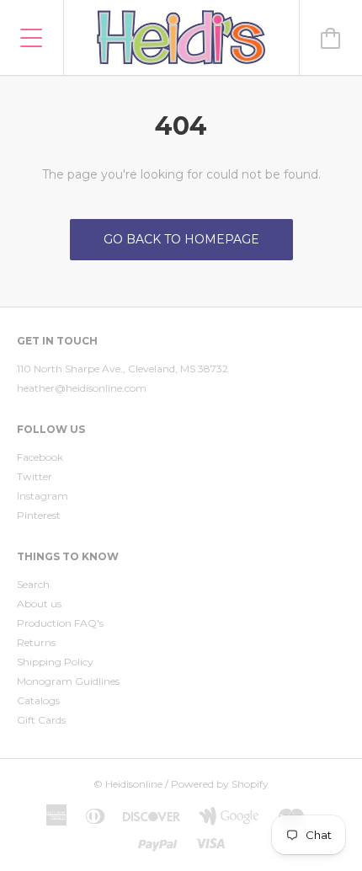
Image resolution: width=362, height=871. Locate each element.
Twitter (34, 476)
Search (33, 584)
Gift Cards (41, 719)
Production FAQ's (60, 623)
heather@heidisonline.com (81, 388)
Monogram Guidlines (68, 681)
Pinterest (39, 515)
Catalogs (38, 700)
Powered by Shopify (220, 783)
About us (39, 603)
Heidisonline (133, 783)
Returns (36, 642)
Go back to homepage (181, 239)
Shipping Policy (55, 661)
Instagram (42, 495)
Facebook (40, 457)
